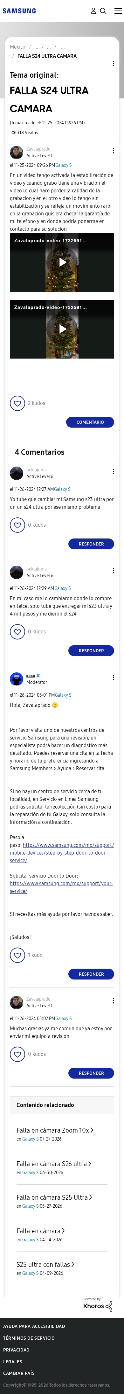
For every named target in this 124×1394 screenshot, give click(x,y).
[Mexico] (19, 10)
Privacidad (16, 1350)
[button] (103, 151)
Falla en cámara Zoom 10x (53, 1130)
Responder (91, 544)
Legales (12, 1362)
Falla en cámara (38, 1231)
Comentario (90, 422)
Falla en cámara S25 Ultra (52, 1197)
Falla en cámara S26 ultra (52, 1164)
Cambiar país (19, 1373)
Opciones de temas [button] (102, 63)
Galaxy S (63, 165)
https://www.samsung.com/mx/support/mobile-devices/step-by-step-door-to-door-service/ (62, 853)
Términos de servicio (29, 1338)
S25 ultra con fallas (43, 1264)
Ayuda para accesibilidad (34, 1326)
